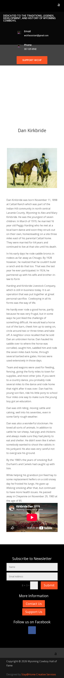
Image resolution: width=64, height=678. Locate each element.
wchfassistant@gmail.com (36, 35)
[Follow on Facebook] (32, 630)
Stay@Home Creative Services (38, 674)
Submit (49, 585)
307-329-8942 (30, 49)
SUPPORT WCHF (32, 60)
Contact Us (34, 604)
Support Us (33, 612)
